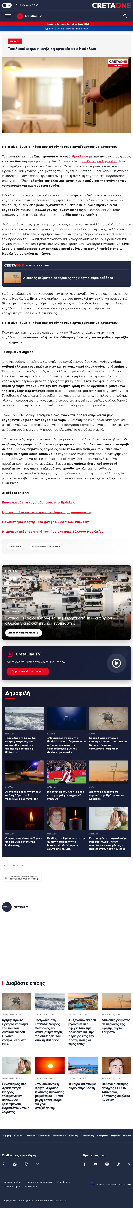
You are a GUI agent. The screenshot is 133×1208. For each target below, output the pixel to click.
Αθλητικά (102, 1136)
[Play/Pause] (66, 602)
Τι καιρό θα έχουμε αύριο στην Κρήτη (82, 1086)
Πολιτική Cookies (12, 1182)
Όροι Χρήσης (64, 1182)
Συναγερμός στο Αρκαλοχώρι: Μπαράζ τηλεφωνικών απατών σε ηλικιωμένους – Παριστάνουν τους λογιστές (15, 1098)
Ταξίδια (115, 1136)
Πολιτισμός (87, 1136)
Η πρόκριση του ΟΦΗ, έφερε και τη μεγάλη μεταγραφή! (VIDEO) (65, 795)
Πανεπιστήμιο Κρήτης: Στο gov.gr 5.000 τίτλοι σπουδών (45, 522)
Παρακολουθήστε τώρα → (28, 671)
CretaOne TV (33, 16)
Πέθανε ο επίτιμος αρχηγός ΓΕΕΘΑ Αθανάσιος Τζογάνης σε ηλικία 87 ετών (116, 1092)
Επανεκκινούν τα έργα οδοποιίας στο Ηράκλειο (38, 502)
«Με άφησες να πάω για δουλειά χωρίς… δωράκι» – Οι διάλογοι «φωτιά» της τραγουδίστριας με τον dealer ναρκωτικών (66, 745)
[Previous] (9, 602)
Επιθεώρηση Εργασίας (99, 161)
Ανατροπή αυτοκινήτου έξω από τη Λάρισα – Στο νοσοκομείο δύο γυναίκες (23, 795)
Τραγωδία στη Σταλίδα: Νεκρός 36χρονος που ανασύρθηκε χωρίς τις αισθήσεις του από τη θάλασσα (20, 745)
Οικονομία (44, 1136)
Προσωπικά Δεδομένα (39, 1182)
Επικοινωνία (32, 1187)
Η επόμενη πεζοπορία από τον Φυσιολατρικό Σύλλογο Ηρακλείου (52, 531)
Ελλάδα (18, 1136)
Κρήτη (7, 1136)
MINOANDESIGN (58, 1201)
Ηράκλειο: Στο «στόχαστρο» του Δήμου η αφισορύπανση (46, 512)
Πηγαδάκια (59, 1136)
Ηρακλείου (80, 156)
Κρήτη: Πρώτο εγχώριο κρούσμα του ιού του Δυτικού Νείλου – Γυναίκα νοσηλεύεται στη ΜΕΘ (15, 1032)
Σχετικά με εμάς (11, 1187)
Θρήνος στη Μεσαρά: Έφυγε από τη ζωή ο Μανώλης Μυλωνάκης (23, 842)
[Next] (124, 602)
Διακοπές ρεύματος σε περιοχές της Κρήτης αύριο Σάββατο (68, 278)
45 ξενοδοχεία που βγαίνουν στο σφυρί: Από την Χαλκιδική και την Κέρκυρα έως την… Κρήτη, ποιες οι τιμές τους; (82, 1032)
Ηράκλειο (15, 41)
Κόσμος (73, 1136)
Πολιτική (31, 1136)
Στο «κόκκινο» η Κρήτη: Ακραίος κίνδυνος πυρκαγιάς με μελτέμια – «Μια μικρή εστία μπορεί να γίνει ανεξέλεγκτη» (49, 1096)
